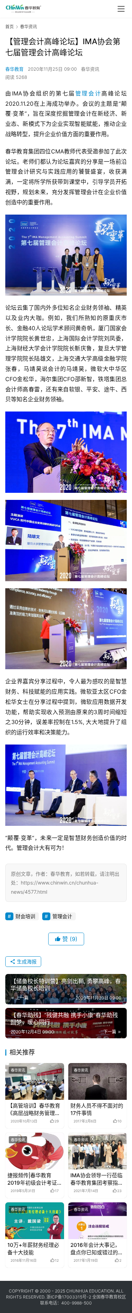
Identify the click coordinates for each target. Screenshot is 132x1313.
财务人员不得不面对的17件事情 (96, 1109)
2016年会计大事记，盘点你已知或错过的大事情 (96, 1249)
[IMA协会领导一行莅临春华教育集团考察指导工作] (97, 1151)
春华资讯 (90, 69)
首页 (9, 26)
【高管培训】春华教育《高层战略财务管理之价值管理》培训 (33, 1109)
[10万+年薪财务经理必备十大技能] (34, 1220)
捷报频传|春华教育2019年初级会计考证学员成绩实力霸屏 (32, 1179)
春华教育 (14, 69)
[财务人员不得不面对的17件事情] (97, 1081)
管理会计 (88, 93)
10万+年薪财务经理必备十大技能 (33, 1249)
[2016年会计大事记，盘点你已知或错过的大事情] (97, 1220)
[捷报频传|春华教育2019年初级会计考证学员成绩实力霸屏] (34, 1151)
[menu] (121, 8)
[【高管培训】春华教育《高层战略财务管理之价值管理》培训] (34, 1081)
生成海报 (26, 961)
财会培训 (25, 916)
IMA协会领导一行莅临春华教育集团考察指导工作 (96, 1179)
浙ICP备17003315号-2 (68, 1297)
